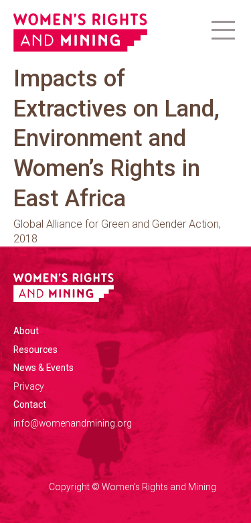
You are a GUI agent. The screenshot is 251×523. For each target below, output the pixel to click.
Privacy (28, 386)
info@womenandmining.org (72, 423)
